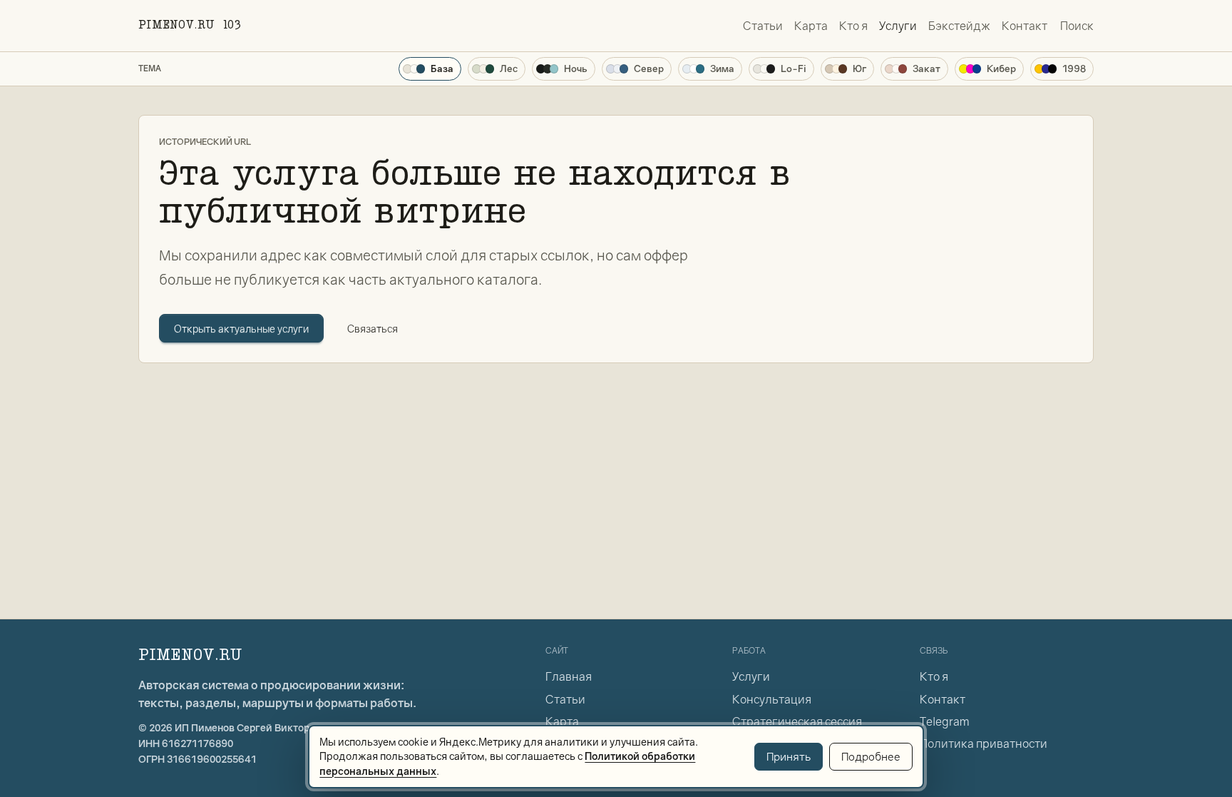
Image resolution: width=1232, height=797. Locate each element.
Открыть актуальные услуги (241, 329)
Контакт (1024, 26)
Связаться (372, 329)
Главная (568, 676)
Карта (811, 26)
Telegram (944, 721)
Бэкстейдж (959, 26)
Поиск (1077, 26)
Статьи (763, 26)
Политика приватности (983, 743)
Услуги (898, 26)
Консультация (771, 699)
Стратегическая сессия (797, 721)
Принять (788, 756)
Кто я (853, 26)
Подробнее (870, 756)
